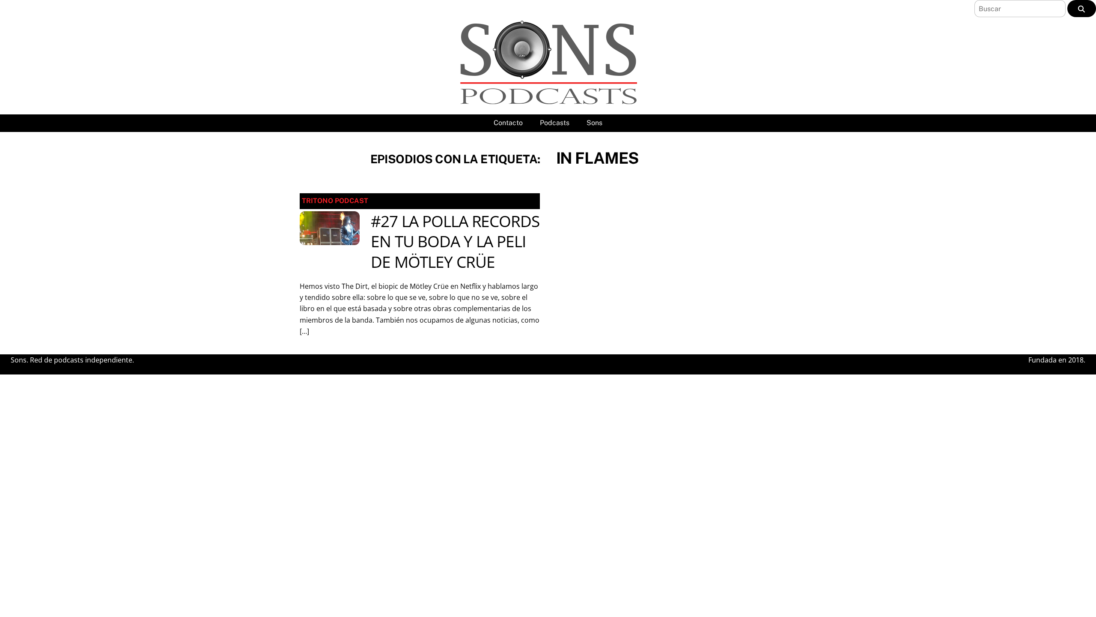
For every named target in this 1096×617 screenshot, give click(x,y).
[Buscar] (1081, 8)
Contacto (508, 123)
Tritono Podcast (335, 201)
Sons (594, 123)
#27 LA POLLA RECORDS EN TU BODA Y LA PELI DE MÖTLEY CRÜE (455, 241)
